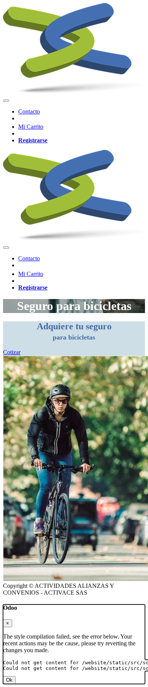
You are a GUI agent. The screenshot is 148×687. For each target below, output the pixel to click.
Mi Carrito (30, 126)
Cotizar (11, 352)
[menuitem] (29, 111)
